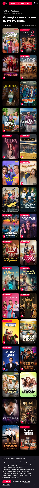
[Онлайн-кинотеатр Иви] (5, 3)
